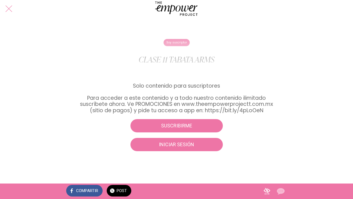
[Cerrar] (9, 9)
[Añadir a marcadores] (267, 191)
